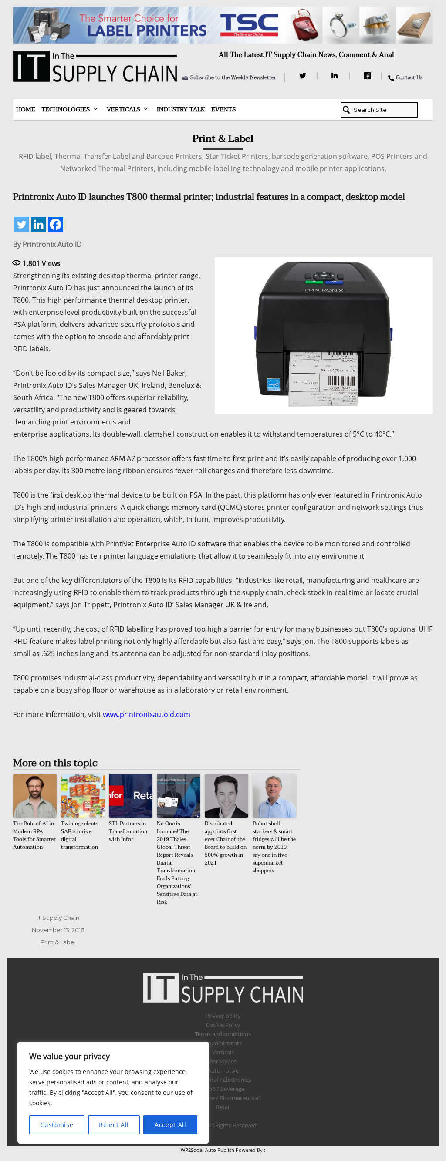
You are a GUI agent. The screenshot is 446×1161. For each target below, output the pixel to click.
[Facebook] (368, 75)
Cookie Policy (223, 1025)
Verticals (123, 109)
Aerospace (223, 1061)
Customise (56, 1125)
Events (223, 109)
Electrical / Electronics (223, 1080)
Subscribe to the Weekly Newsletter (233, 77)
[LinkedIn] (336, 75)
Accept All (170, 1125)
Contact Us (409, 77)
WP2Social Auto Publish (207, 1150)
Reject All (114, 1125)
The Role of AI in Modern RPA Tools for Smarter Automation (34, 835)
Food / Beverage (223, 1089)
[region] (113, 1093)
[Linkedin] (38, 224)
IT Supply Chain (58, 917)
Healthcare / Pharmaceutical (223, 1098)
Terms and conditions (223, 1034)
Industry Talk (181, 109)
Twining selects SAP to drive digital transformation (79, 835)
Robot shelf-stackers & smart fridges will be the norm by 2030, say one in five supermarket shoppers (274, 847)
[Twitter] (303, 75)
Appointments (223, 1043)
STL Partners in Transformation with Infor (128, 831)
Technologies (65, 109)
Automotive (223, 1070)
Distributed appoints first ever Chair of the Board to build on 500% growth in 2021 (226, 843)
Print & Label (58, 942)
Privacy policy (223, 1016)
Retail (223, 1107)
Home (25, 109)
